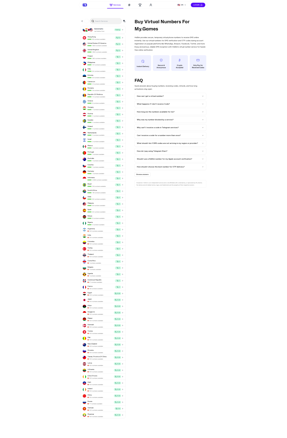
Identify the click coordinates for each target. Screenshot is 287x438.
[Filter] (124, 21)
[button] (170, 96)
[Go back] (82, 21)
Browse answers (142, 174)
